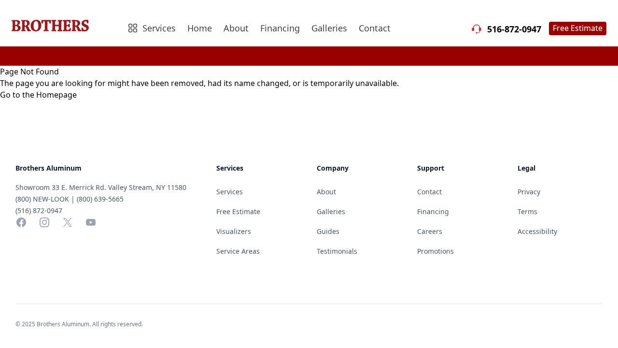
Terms (527, 211)
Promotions (435, 251)
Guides (328, 231)
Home (199, 28)
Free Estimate (578, 28)
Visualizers (233, 231)
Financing (280, 28)
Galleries (329, 28)
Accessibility (537, 231)
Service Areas (238, 251)
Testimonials (337, 251)
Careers (429, 231)
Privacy (529, 191)
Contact (375, 28)
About (236, 28)
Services (229, 191)
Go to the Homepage (38, 94)
